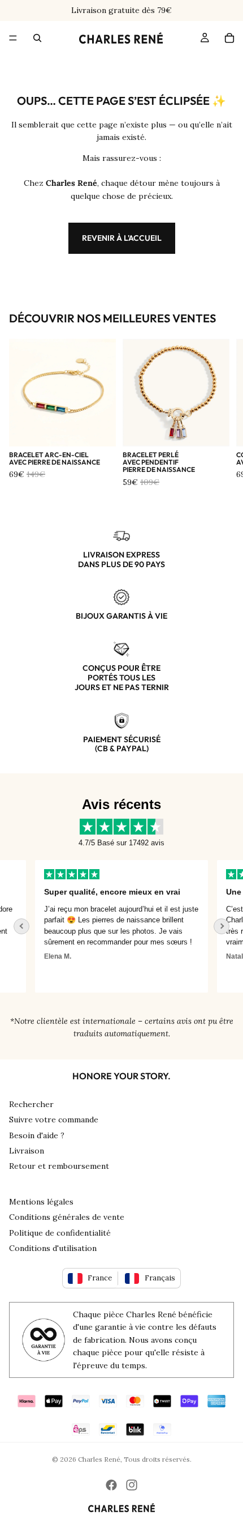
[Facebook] (111, 1485)
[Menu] (13, 38)
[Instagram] (131, 1485)
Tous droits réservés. (158, 1459)
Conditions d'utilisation (53, 1248)
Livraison (26, 1151)
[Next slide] (221, 926)
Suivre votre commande (53, 1119)
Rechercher (31, 1104)
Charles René (99, 1459)
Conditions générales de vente (66, 1217)
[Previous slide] (21, 926)
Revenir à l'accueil (122, 238)
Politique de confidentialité (60, 1233)
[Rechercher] (37, 37)
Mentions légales (41, 1202)
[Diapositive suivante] (221, 413)
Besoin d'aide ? (36, 1135)
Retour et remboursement (59, 1166)
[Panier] (229, 37)
